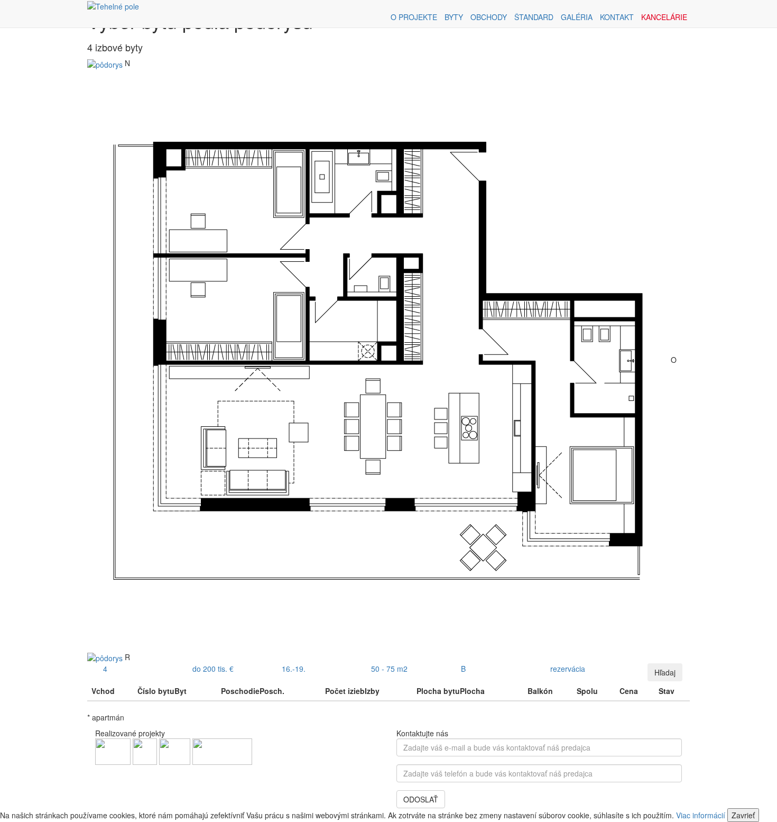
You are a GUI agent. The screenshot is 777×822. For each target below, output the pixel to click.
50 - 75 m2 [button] (389, 668)
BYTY (454, 17)
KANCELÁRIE (664, 17)
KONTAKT (617, 17)
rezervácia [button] (567, 668)
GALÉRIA (577, 17)
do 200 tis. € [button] (213, 668)
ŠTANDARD (533, 17)
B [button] (463, 668)
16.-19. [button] (294, 668)
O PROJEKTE (414, 17)
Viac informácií (700, 815)
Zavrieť (743, 815)
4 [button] (105, 668)
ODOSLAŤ (420, 799)
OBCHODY (488, 17)
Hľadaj (665, 672)
